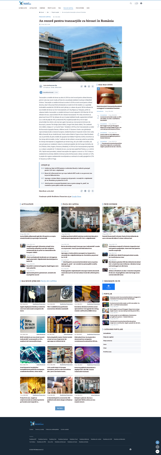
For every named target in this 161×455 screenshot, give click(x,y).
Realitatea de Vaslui (72, 442)
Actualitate (100, 111)
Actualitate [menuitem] (33, 8)
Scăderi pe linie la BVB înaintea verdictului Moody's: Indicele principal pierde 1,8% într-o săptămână (67, 169)
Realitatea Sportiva (42, 439)
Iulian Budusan (41, 334)
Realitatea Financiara (39, 304)
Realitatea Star (52, 439)
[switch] (136, 3)
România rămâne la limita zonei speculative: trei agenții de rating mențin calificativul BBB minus (87, 309)
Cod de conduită (65, 429)
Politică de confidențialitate (52, 429)
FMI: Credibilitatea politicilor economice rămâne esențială (57, 308)
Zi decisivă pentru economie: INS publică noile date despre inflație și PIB (59, 400)
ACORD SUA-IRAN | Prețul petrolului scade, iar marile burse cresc (124, 256)
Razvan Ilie (53, 85)
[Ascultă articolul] (157, 442)
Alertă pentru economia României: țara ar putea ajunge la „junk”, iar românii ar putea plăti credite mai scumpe (67, 184)
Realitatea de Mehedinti (119, 439)
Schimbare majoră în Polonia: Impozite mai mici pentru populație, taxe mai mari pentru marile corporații (124, 248)
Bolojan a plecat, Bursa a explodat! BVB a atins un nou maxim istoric (85, 400)
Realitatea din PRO (41, 442)
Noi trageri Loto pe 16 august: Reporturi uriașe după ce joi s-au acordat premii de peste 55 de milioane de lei (110, 128)
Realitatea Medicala (84, 439)
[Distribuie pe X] (92, 86)
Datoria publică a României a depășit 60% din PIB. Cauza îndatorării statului (85, 370)
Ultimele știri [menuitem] (23, 8)
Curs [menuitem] (88, 8)
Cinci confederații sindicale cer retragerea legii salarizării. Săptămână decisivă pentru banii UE (42, 259)
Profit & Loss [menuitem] (52, 8)
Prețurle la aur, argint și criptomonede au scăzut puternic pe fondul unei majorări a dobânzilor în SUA (32, 401)
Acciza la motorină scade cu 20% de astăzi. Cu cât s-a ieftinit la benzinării (110, 118)
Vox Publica (32, 442)
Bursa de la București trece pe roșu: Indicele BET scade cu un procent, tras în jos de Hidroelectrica (68, 174)
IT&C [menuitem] (59, 8)
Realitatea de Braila (83, 442)
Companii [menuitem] (42, 8)
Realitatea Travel (74, 439)
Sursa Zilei (50, 442)
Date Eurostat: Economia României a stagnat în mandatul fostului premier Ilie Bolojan (109, 108)
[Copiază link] (81, 86)
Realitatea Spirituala (63, 439)
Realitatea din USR (107, 439)
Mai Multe (60, 408)
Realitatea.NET (33, 439)
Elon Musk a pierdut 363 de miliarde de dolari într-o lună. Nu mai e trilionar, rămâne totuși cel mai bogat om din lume (125, 264)
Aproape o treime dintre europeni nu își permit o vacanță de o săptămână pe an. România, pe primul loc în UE (68, 179)
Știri (48, 12)
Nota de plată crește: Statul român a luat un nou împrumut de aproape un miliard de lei (59, 339)
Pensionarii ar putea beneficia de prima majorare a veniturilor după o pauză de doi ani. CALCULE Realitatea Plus (111, 146)
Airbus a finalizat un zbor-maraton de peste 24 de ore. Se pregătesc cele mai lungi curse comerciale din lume (124, 273)
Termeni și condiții (39, 429)
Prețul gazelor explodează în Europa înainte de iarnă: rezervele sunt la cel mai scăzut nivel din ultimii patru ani (80, 273)
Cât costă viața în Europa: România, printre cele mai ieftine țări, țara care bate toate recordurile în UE (59, 370)
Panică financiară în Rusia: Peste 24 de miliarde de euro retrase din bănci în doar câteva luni (120, 237)
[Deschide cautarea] (130, 3)
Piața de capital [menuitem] (68, 8)
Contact (31, 429)
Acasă (42, 12)
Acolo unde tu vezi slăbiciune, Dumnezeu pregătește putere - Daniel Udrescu (110, 136)
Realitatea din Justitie (96, 439)
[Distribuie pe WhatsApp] (88, 86)
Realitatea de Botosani (60, 442)
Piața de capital (55, 12)
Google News (76, 196)
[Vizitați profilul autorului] (40, 86)
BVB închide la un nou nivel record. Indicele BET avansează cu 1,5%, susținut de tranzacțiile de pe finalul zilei (32, 340)
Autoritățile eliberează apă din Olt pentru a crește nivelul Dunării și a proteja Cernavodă (38, 237)
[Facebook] (141, 3)
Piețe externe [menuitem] (80, 8)
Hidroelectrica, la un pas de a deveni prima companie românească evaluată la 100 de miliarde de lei (86, 340)
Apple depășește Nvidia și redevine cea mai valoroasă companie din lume (32, 309)
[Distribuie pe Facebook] (85, 86)
